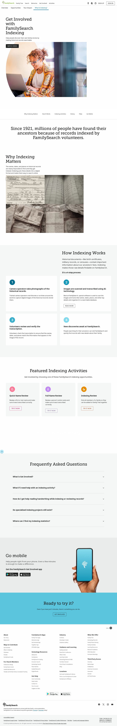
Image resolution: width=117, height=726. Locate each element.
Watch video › (26, 179)
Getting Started (63, 650)
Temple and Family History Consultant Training (15, 672)
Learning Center (64, 657)
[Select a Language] (92, 3)
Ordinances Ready (8, 664)
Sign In (110, 3)
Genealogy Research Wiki (66, 659)
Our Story (6, 637)
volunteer (41, 710)
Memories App (35, 640)
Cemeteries (35, 657)
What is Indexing (8, 650)
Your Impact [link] (28, 8)
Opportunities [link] (16, 8)
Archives (62, 637)
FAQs (80, 114)
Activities (51, 3)
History (72, 114)
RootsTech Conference (65, 652)
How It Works (46, 114)
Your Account (35, 686)
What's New (63, 654)
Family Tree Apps (36, 637)
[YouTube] (112, 704)
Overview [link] (4, 8)
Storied (89, 674)
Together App (35, 645)
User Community (36, 679)
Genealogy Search (36, 664)
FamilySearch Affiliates (65, 679)
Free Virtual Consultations (66, 664)
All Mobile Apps (35, 647)
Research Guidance (92, 649)
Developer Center (64, 640)
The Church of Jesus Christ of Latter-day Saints (54, 723)
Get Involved (43, 3)
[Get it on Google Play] (52, 694)
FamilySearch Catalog (37, 659)
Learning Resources (93, 647)
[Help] (95, 3)
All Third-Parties (92, 676)
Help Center (35, 681)
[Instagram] (108, 704)
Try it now (15, 408)
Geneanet (90, 671)
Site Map (69, 720)
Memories (34, 3)
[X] (103, 704)
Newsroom (6, 640)
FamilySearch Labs (8, 657)
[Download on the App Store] (65, 694)
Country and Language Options (81, 720)
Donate (5, 654)
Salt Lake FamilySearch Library (67, 674)
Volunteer (6, 652)
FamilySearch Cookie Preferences (57, 720)
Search (27, 3)
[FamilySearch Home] (8, 2)
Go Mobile (90, 114)
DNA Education (91, 652)
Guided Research (36, 669)
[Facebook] (99, 704)
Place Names (35, 666)
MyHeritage (91, 664)
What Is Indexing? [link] (41, 8)
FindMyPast (90, 666)
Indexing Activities (60, 114)
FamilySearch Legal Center (10, 720)
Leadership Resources (9, 669)
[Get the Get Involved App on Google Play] (12, 574)
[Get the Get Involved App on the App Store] (25, 574)
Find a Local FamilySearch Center (68, 676)
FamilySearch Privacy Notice (41, 720)
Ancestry (90, 662)
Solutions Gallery (64, 642)
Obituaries (34, 654)
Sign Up (101, 3)
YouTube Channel (64, 662)
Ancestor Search (36, 662)
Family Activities (92, 645)
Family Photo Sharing (93, 642)
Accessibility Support (9, 717)
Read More (69, 306)
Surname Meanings (93, 654)
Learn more (12, 179)
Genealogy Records (92, 640)
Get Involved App (36, 642)
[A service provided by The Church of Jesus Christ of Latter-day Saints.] (105, 720)
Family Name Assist (9, 667)
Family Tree (19, 3)
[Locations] (88, 3)
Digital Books (35, 671)
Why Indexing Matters (31, 114)
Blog (61, 666)
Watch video (12, 46)
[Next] (2, 451)
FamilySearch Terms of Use (25, 720)
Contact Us (34, 683)
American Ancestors (93, 669)
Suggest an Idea (36, 688)
